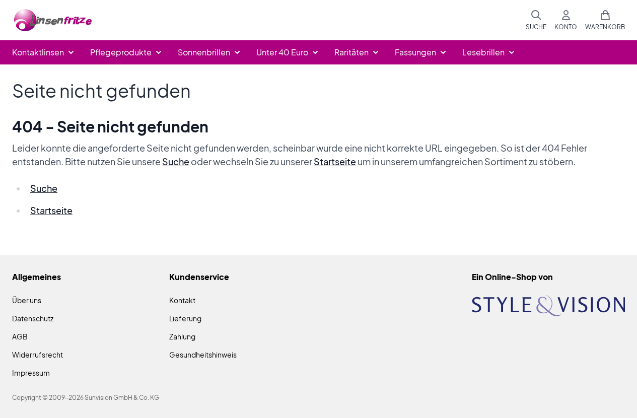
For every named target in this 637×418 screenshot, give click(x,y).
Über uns (26, 300)
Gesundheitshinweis (203, 354)
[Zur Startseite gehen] (53, 20)
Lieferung (185, 318)
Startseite (335, 161)
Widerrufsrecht (37, 354)
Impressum (31, 372)
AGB (20, 336)
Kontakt (182, 300)
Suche (175, 161)
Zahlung (182, 336)
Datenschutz (32, 318)
